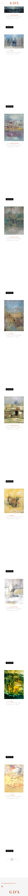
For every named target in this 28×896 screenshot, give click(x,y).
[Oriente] (14, 778)
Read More (9, 27)
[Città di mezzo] (14, 10)
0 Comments (10, 18)
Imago (12, 515)
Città (11, 50)
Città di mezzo (14, 15)
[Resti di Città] (14, 591)
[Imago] (14, 501)
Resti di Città (14, 607)
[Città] (14, 41)
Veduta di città (14, 143)
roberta (19, 16)
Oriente (12, 795)
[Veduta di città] (14, 127)
